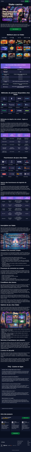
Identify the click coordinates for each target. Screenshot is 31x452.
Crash (19, 37)
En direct (11, 37)
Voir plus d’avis (15, 433)
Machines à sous (26, 37)
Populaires (3, 37)
